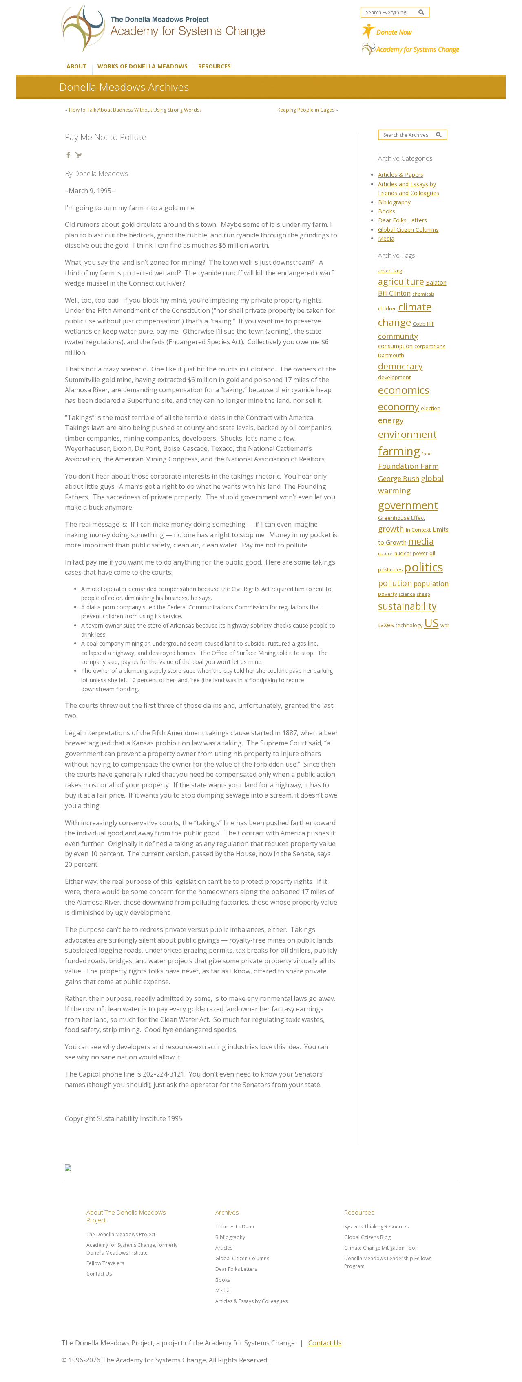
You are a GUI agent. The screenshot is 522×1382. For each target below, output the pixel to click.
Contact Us (99, 1273)
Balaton (436, 282)
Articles (223, 1247)
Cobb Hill (423, 324)
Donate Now (393, 32)
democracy (400, 366)
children (387, 308)
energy (391, 420)
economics (403, 389)
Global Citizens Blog (367, 1237)
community (398, 336)
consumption (395, 346)
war (444, 625)
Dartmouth (391, 355)
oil (432, 553)
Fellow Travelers (105, 1263)
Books (386, 211)
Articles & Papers (400, 174)
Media (386, 238)
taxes (386, 625)
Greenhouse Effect (401, 517)
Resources (214, 66)
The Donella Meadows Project (120, 1234)
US (431, 623)
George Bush (398, 478)
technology (409, 625)
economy (398, 406)
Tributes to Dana (234, 1226)
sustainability (407, 606)
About (76, 66)
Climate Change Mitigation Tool (380, 1247)
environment (407, 434)
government (408, 505)
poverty (387, 594)
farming (399, 451)
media (421, 541)
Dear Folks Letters (402, 220)
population (431, 583)
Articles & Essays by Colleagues (251, 1301)
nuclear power (411, 553)
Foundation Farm (408, 466)
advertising (390, 271)
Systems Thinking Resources (376, 1226)
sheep (423, 594)
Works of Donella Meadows (142, 66)
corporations (429, 346)
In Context (418, 529)
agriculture (401, 281)
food (427, 454)
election (430, 408)
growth (391, 528)
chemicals (423, 294)
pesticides (390, 569)
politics (423, 567)
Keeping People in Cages (305, 109)
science (407, 594)
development (394, 377)
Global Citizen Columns (408, 229)
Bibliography (394, 202)
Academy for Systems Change (417, 49)
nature (385, 553)
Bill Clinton (394, 293)
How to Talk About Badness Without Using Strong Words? (135, 109)
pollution (395, 583)
